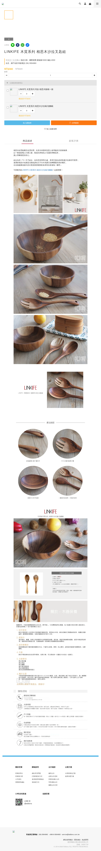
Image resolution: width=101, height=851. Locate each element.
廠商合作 (51, 773)
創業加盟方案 (69, 776)
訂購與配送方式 (37, 776)
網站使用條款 (68, 839)
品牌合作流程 (53, 776)
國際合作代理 (53, 785)
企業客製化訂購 (70, 773)
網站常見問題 (36, 773)
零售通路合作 (53, 782)
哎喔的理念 (19, 773)
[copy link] (27, 45)
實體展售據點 (19, 782)
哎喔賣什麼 (19, 776)
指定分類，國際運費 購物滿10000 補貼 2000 (30, 60)
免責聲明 (85, 839)
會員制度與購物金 (38, 779)
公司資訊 (18, 779)
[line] (13, 45)
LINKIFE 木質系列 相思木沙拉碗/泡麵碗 (37, 170)
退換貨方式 (35, 782)
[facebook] (17, 45)
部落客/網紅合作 (54, 779)
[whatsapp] (22, 45)
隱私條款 (77, 839)
